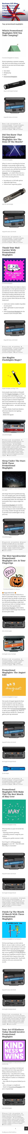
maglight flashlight (11, 449)
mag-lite (20, 448)
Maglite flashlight (20, 903)
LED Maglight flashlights (7, 126)
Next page (26, 1128)
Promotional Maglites (7, 444)
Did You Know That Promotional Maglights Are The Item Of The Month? (12, 138)
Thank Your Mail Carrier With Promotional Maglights (11, 251)
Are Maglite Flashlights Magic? (12, 358)
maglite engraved (15, 451)
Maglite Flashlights (13, 394)
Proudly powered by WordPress (9, 1132)
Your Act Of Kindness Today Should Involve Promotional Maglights (13, 1033)
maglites (17, 452)
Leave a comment (19, 129)
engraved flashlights (18, 1117)
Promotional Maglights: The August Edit (14, 672)
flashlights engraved (6, 1120)
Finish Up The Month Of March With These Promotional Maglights (13, 915)
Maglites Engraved (6, 442)
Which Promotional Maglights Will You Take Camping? (12, 33)
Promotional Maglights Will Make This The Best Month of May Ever (13, 793)
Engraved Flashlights (6, 441)
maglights (18, 128)
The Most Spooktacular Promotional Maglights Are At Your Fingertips (14, 559)
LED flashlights (15, 1120)
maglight (15, 126)
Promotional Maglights (10, 76)
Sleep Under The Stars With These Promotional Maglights (13, 464)
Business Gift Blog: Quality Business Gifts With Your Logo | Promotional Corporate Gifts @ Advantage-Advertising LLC (11, 10)
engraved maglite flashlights (18, 1119)
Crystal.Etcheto (15, 123)
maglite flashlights (11, 452)
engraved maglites (15, 447)
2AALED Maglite (17, 444)
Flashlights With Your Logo (18, 441)
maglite (8, 451)
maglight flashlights (11, 128)
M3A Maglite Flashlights (12, 448)
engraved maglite (16, 445)
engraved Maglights (19, 125)
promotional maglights (7, 129)
